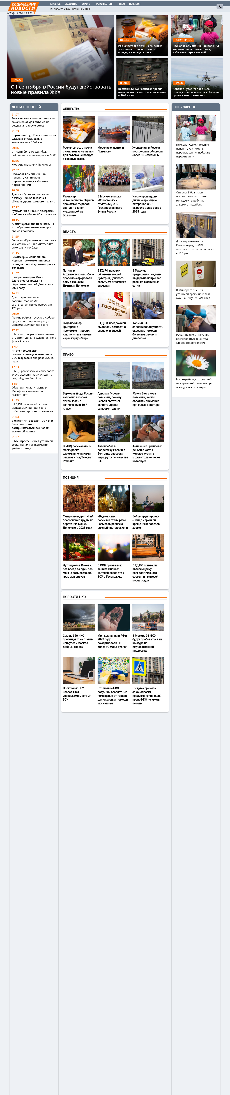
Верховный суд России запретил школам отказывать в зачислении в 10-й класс (142, 92)
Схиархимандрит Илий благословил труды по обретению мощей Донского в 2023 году (32, 282)
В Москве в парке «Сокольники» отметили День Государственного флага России (34, 337)
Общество (71, 4)
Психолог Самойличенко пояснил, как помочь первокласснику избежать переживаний (196, 49)
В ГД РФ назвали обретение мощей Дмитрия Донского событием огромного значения (32, 407)
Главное (55, 4)
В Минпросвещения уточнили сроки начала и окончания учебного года (32, 444)
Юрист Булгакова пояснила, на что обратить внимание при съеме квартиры (33, 227)
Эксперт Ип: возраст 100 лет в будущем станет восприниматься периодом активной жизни (32, 426)
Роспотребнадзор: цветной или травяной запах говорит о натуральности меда (195, 383)
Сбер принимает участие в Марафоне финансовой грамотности (29, 391)
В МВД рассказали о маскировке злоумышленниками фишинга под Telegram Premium (33, 374)
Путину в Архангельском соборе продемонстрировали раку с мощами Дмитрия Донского (33, 321)
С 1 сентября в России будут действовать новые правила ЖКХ (61, 89)
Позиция (134, 4)
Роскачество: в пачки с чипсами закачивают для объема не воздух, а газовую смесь (140, 49)
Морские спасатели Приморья (32, 164)
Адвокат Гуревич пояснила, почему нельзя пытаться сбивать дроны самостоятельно (196, 92)
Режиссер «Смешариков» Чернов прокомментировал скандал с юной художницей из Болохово (33, 262)
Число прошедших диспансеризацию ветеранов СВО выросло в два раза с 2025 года (33, 356)
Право (121, 4)
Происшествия (104, 4)
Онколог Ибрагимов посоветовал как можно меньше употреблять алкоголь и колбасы (34, 243)
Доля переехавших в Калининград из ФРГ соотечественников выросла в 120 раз (32, 302)
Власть (86, 4)
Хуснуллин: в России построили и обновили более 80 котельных (34, 212)
